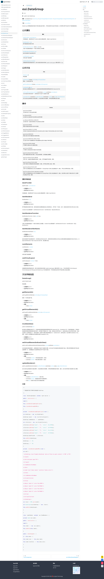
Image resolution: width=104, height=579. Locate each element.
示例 (84, 36)
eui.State (3, 120)
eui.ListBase (4, 85)
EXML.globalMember (6, 7)
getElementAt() (86, 27)
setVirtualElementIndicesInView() (90, 32)
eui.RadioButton (5, 94)
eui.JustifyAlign (4, 74)
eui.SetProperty (4, 111)
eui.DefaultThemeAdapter (7, 37)
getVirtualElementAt (27, 84)
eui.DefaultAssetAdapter (6, 35)
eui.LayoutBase (4, 79)
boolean (33, 61)
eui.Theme (3, 126)
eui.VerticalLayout (5, 148)
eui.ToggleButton (5, 133)
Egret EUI (15, 567)
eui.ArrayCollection (5, 11)
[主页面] (23, 5)
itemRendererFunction (28, 47)
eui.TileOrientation (5, 131)
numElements (26, 56)
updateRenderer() (87, 34)
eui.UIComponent (5, 137)
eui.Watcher (4, 152)
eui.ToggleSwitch (5, 135)
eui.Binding (3, 16)
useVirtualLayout (27, 61)
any (31, 42)
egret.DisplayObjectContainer (46, 18)
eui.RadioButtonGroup (6, 96)
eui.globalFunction (5, 154)
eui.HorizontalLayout (6, 50)
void (31, 87)
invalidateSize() (86, 30)
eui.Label (3, 76)
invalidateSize (26, 87)
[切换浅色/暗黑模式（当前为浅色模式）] (88, 2)
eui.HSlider (3, 48)
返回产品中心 (83, 1)
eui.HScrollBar (4, 46)
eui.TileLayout (4, 128)
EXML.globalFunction (6, 5)
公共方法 (84, 7)
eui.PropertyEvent (5, 92)
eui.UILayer (3, 141)
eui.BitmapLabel (4, 18)
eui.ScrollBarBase (5, 105)
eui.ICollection (4, 55)
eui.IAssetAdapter (5, 52)
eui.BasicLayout (4, 13)
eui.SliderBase (4, 118)
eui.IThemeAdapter (5, 63)
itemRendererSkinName (28, 51)
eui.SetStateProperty (6, 113)
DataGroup (25, 75)
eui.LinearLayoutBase (6, 81)
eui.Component (4, 31)
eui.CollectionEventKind (6, 26)
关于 (54, 567)
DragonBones (16, 571)
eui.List (2, 83)
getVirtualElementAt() (88, 28)
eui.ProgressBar (5, 89)
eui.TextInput (4, 124)
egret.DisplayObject (58, 18)
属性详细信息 (86, 11)
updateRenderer (27, 96)
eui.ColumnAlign (5, 29)
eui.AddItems (4, 9)
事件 (83, 9)
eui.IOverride (4, 61)
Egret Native (16, 569)
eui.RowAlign (4, 102)
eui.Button (3, 20)
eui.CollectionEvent (5, 24)
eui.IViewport (4, 65)
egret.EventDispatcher (70, 18)
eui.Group (3, 44)
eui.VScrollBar (4, 144)
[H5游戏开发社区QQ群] (76, 573)
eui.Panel (3, 87)
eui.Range (3, 98)
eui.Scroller (3, 109)
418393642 (75, 566)
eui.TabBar (3, 122)
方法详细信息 (85, 23)
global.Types (4, 157)
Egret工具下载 (36, 566)
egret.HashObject (26, 20)
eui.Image (3, 68)
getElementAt (26, 79)
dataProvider (26, 37)
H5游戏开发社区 (56, 566)
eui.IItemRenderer (5, 59)
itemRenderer (26, 42)
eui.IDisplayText (4, 57)
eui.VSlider (3, 146)
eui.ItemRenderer (5, 70)
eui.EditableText (4, 42)
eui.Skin (3, 115)
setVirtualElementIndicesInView (30, 92)
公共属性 (84, 6)
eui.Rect (3, 100)
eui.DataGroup (4, 33)
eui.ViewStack (4, 150)
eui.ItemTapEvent (5, 72)
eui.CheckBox (4, 22)
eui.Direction (4, 39)
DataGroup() (86, 25)
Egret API (15, 566)
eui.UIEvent (3, 139)
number (32, 56)
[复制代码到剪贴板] (78, 388)
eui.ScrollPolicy (4, 107)
